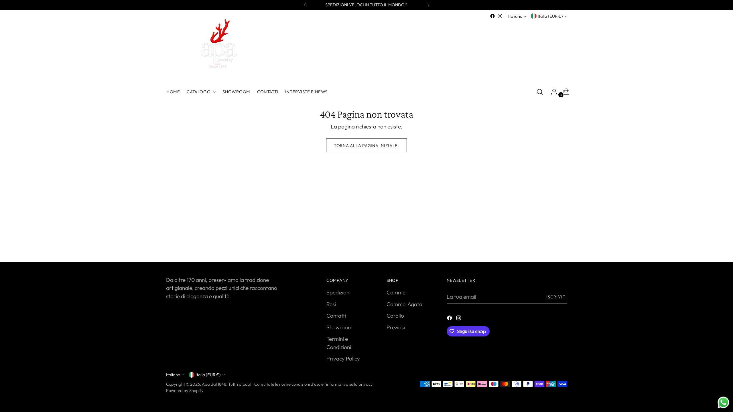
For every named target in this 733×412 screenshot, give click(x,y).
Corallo (395, 315)
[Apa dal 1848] (216, 48)
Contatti (336, 315)
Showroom (339, 327)
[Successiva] (428, 5)
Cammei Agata (404, 304)
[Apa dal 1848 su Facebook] (492, 16)
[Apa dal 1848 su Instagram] (500, 16)
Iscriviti (556, 297)
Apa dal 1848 (214, 384)
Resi (331, 304)
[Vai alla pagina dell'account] (551, 92)
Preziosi (396, 327)
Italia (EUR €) (550, 16)
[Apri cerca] (539, 92)
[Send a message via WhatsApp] (723, 402)
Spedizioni (338, 292)
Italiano (515, 16)
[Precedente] (305, 5)
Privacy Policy (343, 358)
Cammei (397, 292)
